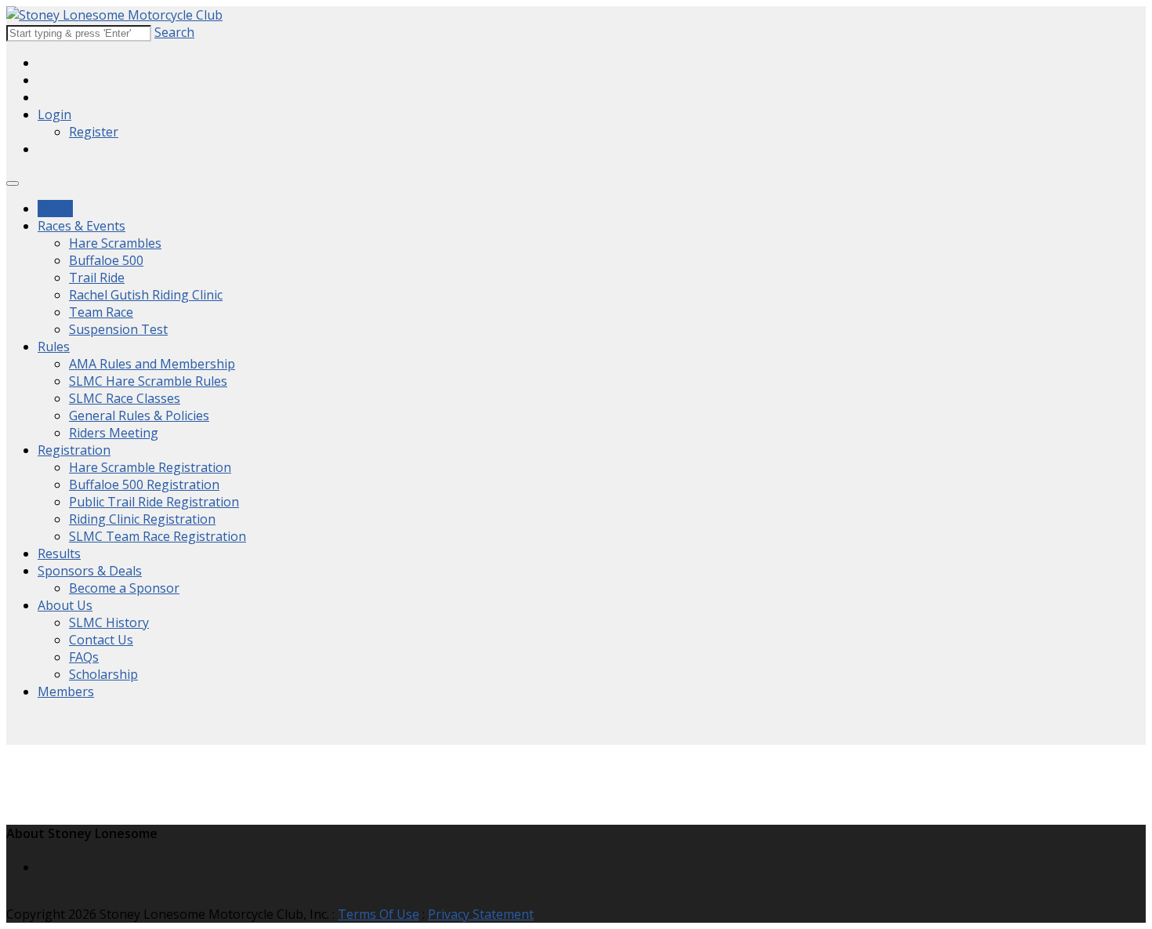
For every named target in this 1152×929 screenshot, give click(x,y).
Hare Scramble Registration (150, 467)
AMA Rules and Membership (152, 363)
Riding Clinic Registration (142, 519)
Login (54, 114)
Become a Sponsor (124, 588)
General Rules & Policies (139, 415)
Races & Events (81, 225)
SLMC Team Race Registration (157, 536)
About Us (65, 605)
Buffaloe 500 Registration (144, 484)
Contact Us (101, 639)
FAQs (84, 657)
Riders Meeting (113, 432)
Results (59, 553)
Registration (74, 450)
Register (93, 131)
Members (66, 691)
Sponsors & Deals (90, 570)
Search (174, 32)
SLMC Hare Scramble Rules (148, 381)
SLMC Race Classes (124, 398)
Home (55, 208)
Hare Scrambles (115, 243)
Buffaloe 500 (106, 260)
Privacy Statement (481, 914)
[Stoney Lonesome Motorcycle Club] (114, 15)
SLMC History (109, 622)
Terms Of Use (378, 914)
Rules (54, 346)
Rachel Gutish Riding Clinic (146, 294)
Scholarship (103, 674)
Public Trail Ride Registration (154, 501)
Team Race (101, 312)
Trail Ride (97, 277)
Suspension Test (118, 329)
